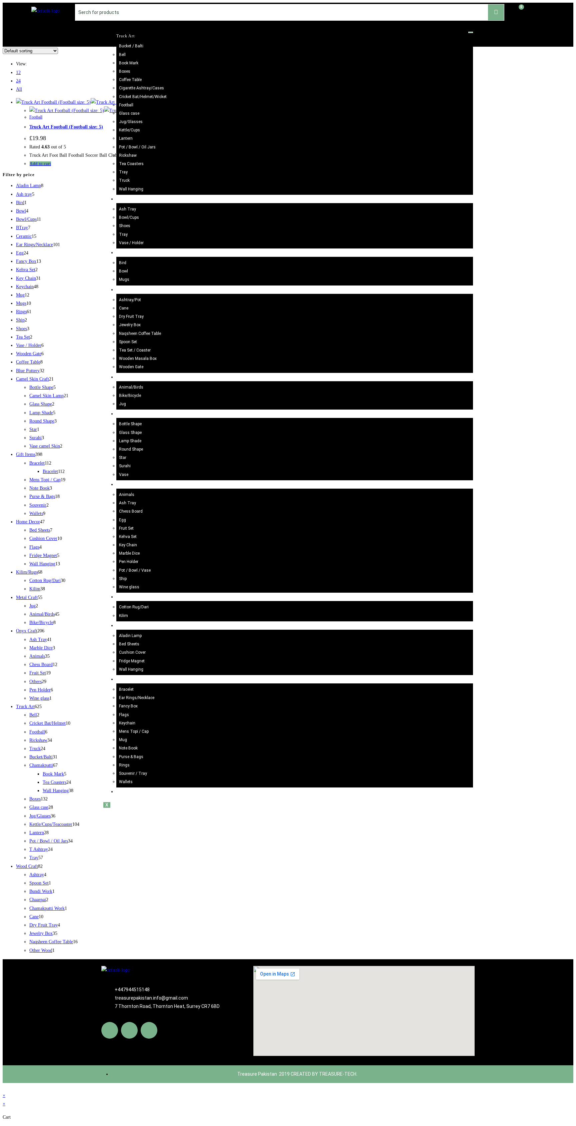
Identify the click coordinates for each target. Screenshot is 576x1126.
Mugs (124, 279)
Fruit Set (126, 528)
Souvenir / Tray (133, 773)
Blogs (121, 791)
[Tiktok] (149, 1030)
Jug (122, 404)
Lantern (126, 138)
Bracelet (126, 689)
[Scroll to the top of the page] (4, 1087)
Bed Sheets (129, 644)
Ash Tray (127, 209)
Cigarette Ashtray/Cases (141, 88)
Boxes (124, 71)
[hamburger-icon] (470, 32)
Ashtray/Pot (130, 300)
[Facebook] (109, 1030)
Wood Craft (127, 290)
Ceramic (124, 252)
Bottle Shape (130, 424)
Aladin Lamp (130, 635)
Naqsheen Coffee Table (140, 333)
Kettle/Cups (129, 130)
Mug (123, 739)
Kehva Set (128, 536)
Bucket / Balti (131, 46)
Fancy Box (128, 706)
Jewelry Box (130, 325)
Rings (124, 765)
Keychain (127, 723)
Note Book (128, 748)
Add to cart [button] (40, 163)
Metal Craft (127, 377)
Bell (122, 54)
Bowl (123, 271)
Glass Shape (130, 432)
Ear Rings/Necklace (136, 697)
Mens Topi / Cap (134, 731)
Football (126, 105)
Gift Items (126, 679)
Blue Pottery (128, 199)
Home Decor (128, 625)
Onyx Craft (127, 484)
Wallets (126, 781)
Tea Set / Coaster (135, 350)
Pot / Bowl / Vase (135, 570)
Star (122, 457)
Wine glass (129, 587)
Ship (123, 578)
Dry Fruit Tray (131, 316)
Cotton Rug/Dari (134, 607)
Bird (122, 262)
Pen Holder (128, 561)
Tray (123, 172)
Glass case (129, 113)
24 (18, 80)
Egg (122, 520)
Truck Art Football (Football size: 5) (66, 126)
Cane (123, 308)
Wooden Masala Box (138, 358)
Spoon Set (128, 342)
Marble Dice (129, 553)
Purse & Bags (131, 756)
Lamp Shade (130, 441)
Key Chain (128, 545)
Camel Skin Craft (132, 414)
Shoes (124, 225)
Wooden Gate (131, 367)
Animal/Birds (131, 387)
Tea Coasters (131, 163)
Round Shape (131, 449)
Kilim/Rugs (127, 597)
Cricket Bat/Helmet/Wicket (143, 96)
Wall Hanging (131, 189)
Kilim (123, 615)
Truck (124, 180)
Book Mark (128, 63)
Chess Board (131, 511)
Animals (126, 494)
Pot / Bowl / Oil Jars (137, 147)
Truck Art (125, 36)
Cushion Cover (132, 652)
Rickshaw (128, 155)
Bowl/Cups (129, 217)
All (19, 89)
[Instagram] (129, 1030)
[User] (538, 11)
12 (18, 72)
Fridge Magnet (132, 661)
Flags (124, 714)
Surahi (125, 466)
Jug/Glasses (131, 121)
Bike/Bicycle (130, 395)
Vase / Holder (131, 242)
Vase (123, 474)
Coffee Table (130, 79)
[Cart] (518, 11)
